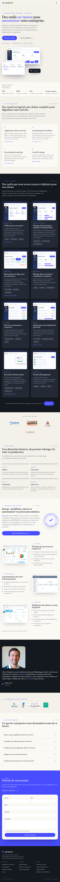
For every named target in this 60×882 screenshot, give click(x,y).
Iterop (4, 516)
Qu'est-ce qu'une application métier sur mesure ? (19, 735)
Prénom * (7, 798)
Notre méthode (36, 161)
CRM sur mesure (8, 242)
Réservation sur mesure (10, 295)
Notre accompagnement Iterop (20, 533)
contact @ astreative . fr (10, 790)
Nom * (32, 798)
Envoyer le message (30, 835)
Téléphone (7, 812)
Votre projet (7, 819)
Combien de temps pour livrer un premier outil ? (19, 761)
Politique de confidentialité (42, 872)
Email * (6, 805)
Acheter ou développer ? (25, 867)
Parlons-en (49, 403)
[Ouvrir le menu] (56, 2)
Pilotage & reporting (7, 869)
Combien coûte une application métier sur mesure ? (20, 748)
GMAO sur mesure (37, 345)
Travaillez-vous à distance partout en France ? (18, 741)
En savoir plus (8, 141)
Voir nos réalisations (25, 38)
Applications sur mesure (8, 864)
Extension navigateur (9, 394)
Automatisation (5, 867)
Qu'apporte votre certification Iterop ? (16, 754)
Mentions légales (40, 869)
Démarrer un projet (9, 38)
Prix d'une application (24, 869)
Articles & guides (23, 864)
